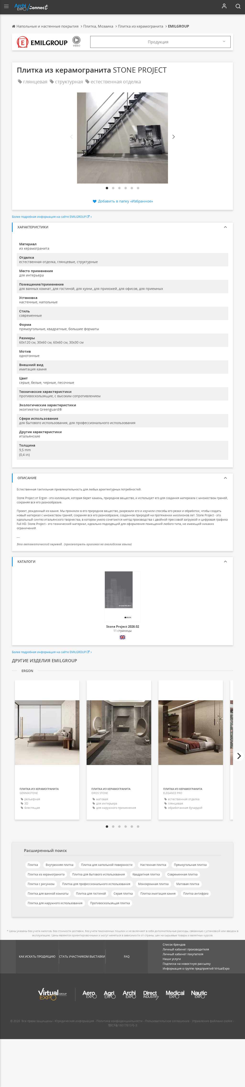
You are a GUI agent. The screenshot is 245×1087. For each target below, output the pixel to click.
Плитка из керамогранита (46, 874)
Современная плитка (182, 874)
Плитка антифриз (195, 893)
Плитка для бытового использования (98, 874)
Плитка (33, 865)
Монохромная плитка (153, 884)
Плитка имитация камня (158, 893)
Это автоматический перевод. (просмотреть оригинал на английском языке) (74, 544)
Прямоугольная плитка (190, 865)
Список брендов (174, 945)
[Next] (173, 136)
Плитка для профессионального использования (96, 884)
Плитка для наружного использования (55, 903)
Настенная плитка (153, 865)
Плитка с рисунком (41, 884)
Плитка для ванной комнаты (48, 893)
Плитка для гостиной (91, 893)
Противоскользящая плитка (110, 903)
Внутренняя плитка (59, 865)
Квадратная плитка (146, 874)
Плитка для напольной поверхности (107, 865)
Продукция (158, 42)
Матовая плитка (187, 884)
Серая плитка (123, 893)
